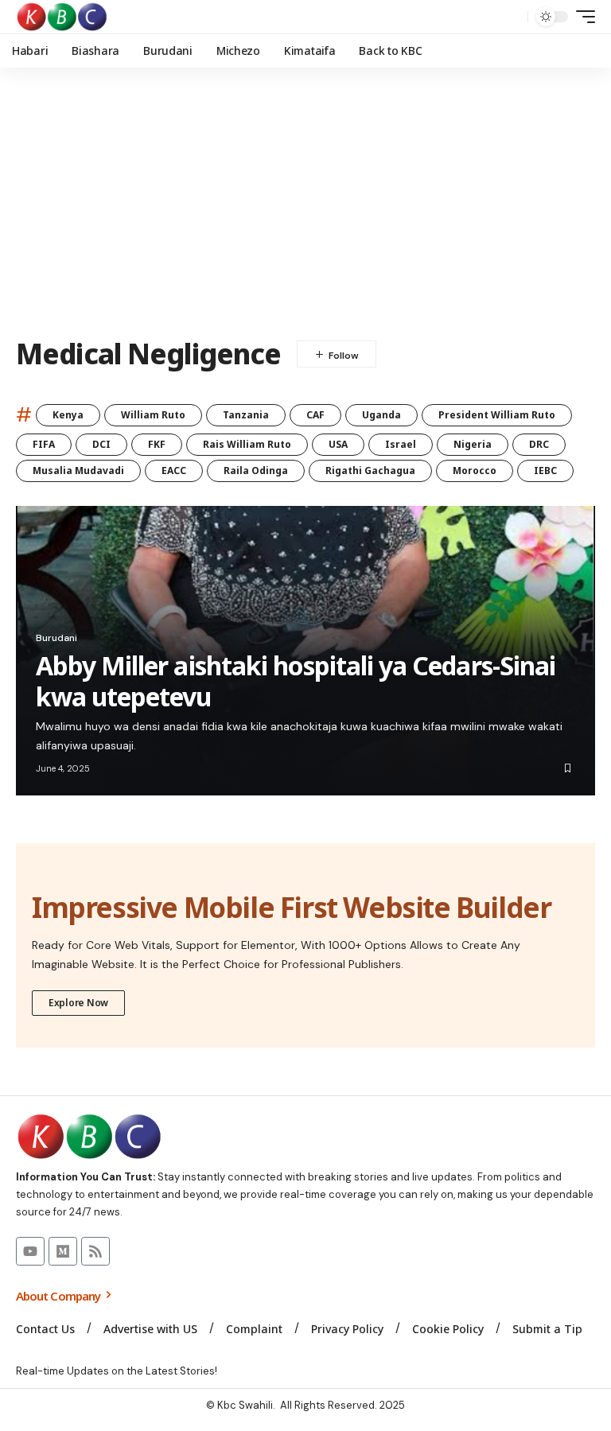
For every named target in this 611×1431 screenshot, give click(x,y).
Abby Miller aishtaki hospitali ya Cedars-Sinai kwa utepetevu (295, 680)
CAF (315, 415)
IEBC (545, 470)
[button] (511, 17)
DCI (101, 444)
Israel (400, 444)
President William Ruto (496, 415)
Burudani (56, 638)
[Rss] (95, 1251)
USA (338, 444)
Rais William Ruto (247, 444)
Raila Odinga (256, 470)
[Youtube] (30, 1251)
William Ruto (153, 415)
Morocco (474, 470)
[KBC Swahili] (62, 17)
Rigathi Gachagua (370, 470)
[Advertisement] (305, 202)
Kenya (68, 415)
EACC (174, 470)
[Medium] (63, 1251)
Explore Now (78, 1002)
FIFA (44, 444)
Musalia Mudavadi (78, 470)
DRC (539, 444)
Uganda (381, 415)
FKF (156, 444)
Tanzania (246, 415)
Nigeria (472, 444)
